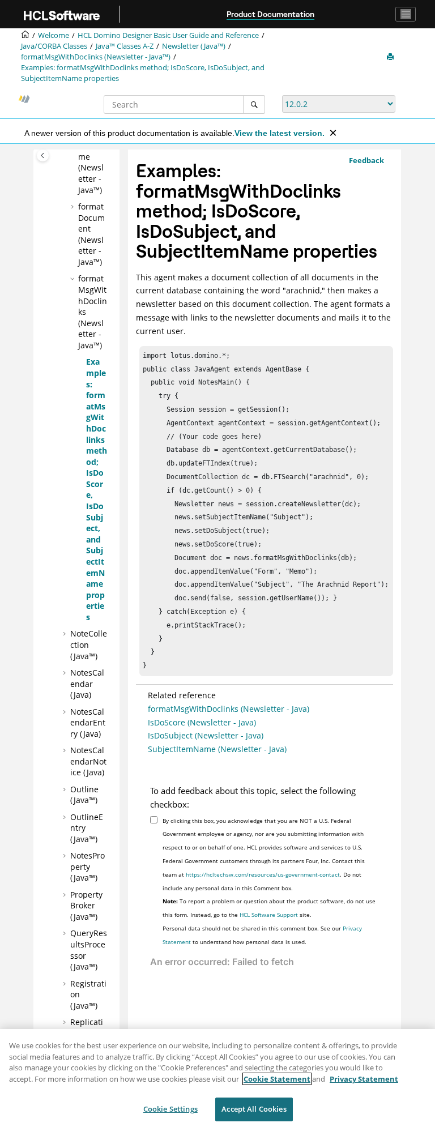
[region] (217, 1078)
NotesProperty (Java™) (87, 866)
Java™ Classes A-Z (124, 46)
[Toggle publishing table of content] (43, 155)
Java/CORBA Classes (54, 46)
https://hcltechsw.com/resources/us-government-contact (263, 874)
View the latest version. (279, 133)
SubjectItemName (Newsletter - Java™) (92, 162)
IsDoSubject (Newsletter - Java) (205, 735)
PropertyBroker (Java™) (86, 905)
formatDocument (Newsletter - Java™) (91, 234)
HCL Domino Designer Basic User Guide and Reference (168, 35)
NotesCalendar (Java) (87, 683)
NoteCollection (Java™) (88, 644)
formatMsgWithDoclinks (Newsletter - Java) (228, 708)
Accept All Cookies (253, 1109)
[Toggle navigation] (405, 14)
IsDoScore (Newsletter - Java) (202, 722)
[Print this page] (391, 57)
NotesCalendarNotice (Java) (88, 761)
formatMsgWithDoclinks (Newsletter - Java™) (95, 57)
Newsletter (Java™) (193, 46)
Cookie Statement (277, 1079)
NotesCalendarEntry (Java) (87, 722)
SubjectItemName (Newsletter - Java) (217, 749)
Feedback (366, 160)
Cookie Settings (170, 1109)
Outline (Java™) (84, 795)
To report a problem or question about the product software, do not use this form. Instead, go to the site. (269, 908)
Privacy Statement (364, 1079)
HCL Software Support (269, 915)
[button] (73, 206)
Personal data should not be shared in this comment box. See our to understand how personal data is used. (262, 935)
